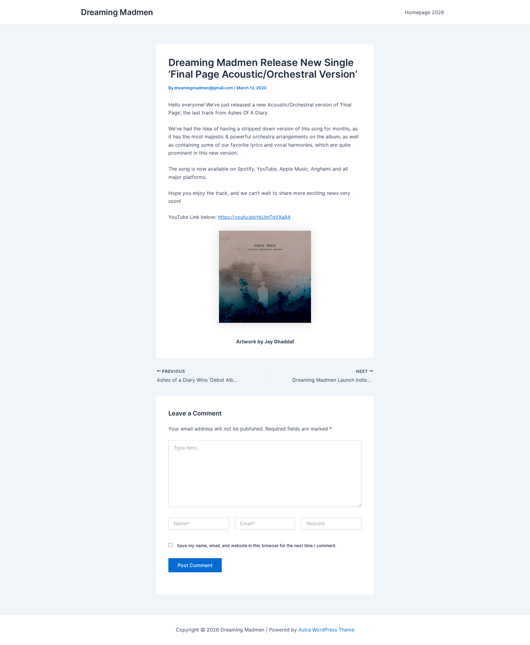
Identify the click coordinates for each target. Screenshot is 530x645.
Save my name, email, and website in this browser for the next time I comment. (256, 545)
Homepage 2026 (424, 12)
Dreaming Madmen (117, 12)
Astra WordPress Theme (326, 630)
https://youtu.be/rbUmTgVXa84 (254, 217)
